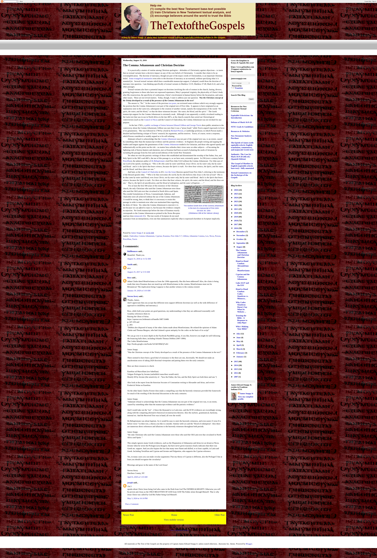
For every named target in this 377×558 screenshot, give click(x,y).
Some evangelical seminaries (140, 78)
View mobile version (174, 519)
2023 (236, 201)
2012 (236, 373)
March (239, 349)
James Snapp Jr (246, 393)
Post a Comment (132, 504)
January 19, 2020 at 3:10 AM (138, 290)
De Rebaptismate (158, 161)
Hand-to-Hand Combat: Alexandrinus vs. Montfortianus (243, 266)
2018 (236, 220)
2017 (236, 224)
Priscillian (127, 161)
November (241, 235)
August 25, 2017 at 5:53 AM (138, 272)
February (240, 353)
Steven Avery (132, 296)
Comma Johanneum (168, 139)
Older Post (220, 515)
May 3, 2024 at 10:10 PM (137, 498)
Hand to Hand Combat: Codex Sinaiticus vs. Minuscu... (242, 294)
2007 (236, 377)
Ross (129, 277)
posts (174, 103)
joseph (130, 483)
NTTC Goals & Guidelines (242, 127)
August (239, 247)
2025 (236, 194)
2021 (236, 209)
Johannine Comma (197, 236)
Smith (129, 264)
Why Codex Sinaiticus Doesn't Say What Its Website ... (241, 307)
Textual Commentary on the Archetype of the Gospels (241, 175)
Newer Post (128, 515)
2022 (236, 205)
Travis (134, 239)
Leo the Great (170, 172)
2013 (236, 369)
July (238, 334)
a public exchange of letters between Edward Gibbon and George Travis (172, 125)
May (238, 341)
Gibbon (186, 236)
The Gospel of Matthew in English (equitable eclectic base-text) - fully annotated (242, 165)
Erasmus (166, 236)
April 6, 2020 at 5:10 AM (137, 477)
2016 (236, 228)
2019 (236, 217)
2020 (236, 213)
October (240, 239)
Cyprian (159, 236)
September (241, 243)
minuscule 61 (139, 216)
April (238, 345)
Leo (206, 236)
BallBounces (132, 251)
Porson (218, 236)
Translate (239, 88)
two (170, 103)
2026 (236, 190)
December (240, 231)
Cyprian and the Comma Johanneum (243, 276)
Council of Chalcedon (149, 172)
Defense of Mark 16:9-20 (241, 122)
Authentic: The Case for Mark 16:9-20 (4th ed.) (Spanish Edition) (241, 156)
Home (174, 515)
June (238, 337)
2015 (236, 361)
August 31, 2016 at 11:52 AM (139, 259)
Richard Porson (177, 131)
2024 (236, 197)
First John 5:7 (176, 236)
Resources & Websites (240, 131)
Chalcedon (133, 236)
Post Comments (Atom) (179, 530)
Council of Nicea (151, 120)
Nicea (211, 236)
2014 (236, 365)
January (240, 357)
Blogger (249, 544)
